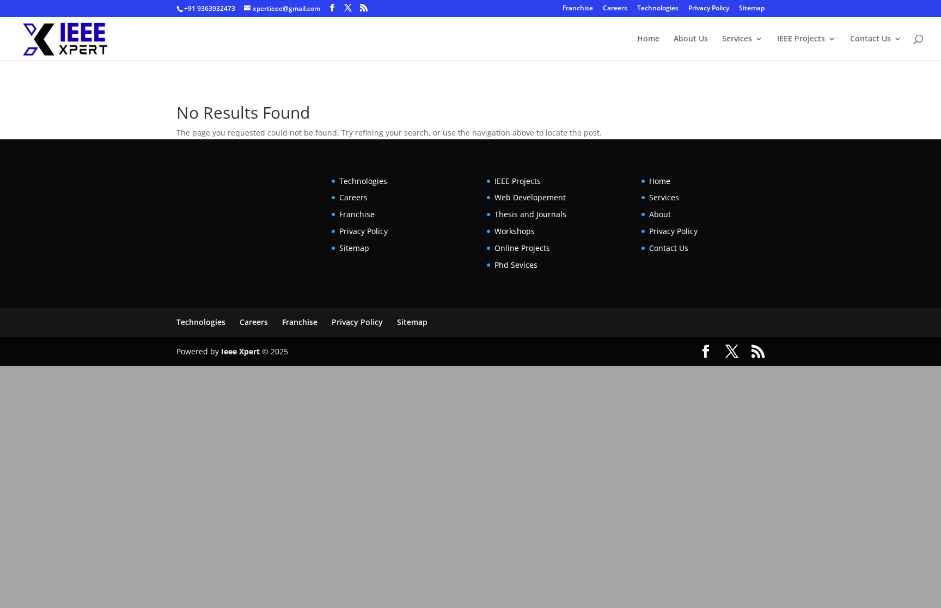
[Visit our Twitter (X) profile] (348, 8)
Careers (615, 9)
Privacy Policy (708, 9)
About (660, 214)
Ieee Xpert (240, 351)
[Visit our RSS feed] (364, 8)
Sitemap (752, 9)
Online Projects (522, 248)
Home (648, 39)
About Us (691, 39)
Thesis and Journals (530, 214)
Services (737, 39)
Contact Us (870, 39)
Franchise (578, 9)
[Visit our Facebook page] (332, 8)
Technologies (658, 9)
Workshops (514, 231)
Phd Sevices (515, 265)
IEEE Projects (801, 39)
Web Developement (530, 197)
